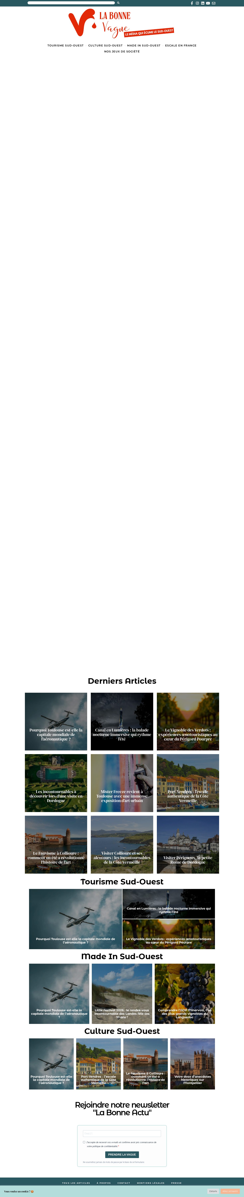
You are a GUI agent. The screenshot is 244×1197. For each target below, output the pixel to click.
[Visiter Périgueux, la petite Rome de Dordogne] (188, 845)
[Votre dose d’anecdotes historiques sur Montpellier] (192, 1063)
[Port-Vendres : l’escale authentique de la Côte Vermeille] (188, 783)
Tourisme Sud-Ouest (65, 45)
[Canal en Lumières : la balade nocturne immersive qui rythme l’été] (122, 722)
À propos (104, 1183)
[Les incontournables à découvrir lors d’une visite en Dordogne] (56, 783)
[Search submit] (118, 3)
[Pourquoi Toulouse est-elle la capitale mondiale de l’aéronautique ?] (56, 722)
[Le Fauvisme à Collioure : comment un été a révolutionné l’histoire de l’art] (56, 845)
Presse (176, 1183)
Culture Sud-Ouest (105, 45)
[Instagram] (197, 3)
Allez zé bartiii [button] (230, 1191)
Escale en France (181, 45)
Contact (124, 1183)
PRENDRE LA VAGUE (122, 1154)
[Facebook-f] (192, 3)
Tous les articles (76, 1183)
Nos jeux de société (122, 51)
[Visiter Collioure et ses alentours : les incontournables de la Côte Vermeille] (122, 845)
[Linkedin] (202, 3)
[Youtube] (208, 3)
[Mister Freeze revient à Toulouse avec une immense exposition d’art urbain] (122, 783)
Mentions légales (151, 1183)
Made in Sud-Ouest (144, 45)
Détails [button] (213, 1191)
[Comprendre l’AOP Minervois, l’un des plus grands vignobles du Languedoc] (185, 994)
